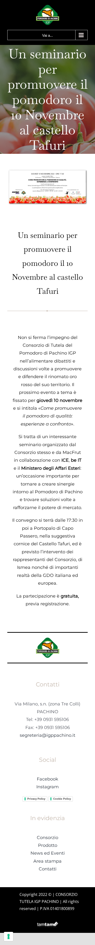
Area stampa (47, 861)
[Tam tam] (47, 923)
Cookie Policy (62, 798)
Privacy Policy (36, 798)
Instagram (47, 786)
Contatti (48, 869)
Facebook (47, 779)
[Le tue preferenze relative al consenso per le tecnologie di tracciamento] (8, 936)
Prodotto (47, 845)
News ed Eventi (47, 853)
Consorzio (47, 837)
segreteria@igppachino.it (47, 735)
